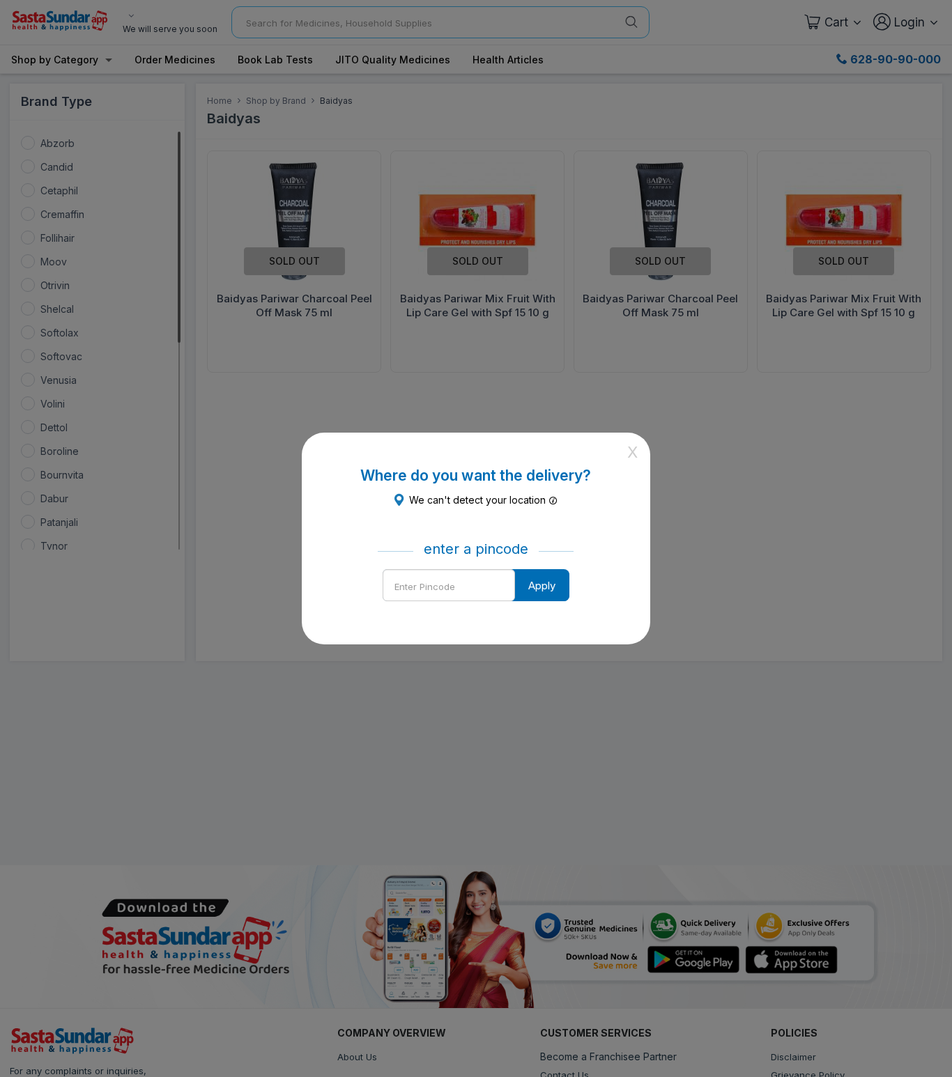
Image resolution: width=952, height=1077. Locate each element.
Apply (541, 585)
